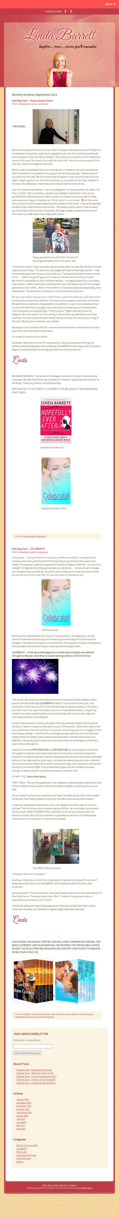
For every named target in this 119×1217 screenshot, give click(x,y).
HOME (44, 1185)
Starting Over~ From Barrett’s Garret (34, 1069)
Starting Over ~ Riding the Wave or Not (35, 1073)
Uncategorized (28, 536)
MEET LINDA (58, 1185)
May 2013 (20, 1125)
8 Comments (49, 1017)
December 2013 (23, 1102)
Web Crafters (87, 1188)
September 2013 (24, 1112)
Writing (46, 1014)
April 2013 (20, 1128)
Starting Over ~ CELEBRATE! (28, 548)
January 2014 (22, 1099)
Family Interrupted (85, 1014)
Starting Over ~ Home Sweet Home (32, 100)
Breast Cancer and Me (27, 1145)
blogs (67, 1014)
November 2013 (23, 1106)
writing (39, 1017)
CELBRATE (26, 1014)
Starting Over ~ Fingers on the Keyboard (35, 1079)
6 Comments (40, 536)
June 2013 (21, 1122)
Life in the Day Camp (26, 1155)
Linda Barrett (42, 104)
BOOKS (50, 1185)
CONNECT (73, 1185)
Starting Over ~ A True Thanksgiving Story (36, 1076)
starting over (31, 1017)
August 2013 (22, 1115)
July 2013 (20, 1119)
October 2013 (22, 1109)
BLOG (66, 1185)
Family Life (21, 1151)
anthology (61, 1014)
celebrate (74, 1014)
